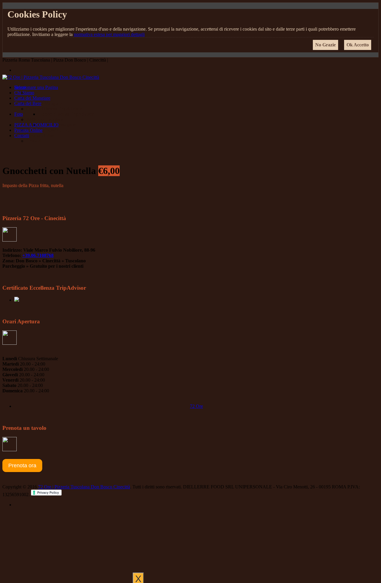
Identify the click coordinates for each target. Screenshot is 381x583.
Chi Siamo (24, 92)
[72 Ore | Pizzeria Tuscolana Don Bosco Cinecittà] (50, 77)
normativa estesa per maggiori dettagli (109, 34)
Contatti (21, 135)
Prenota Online (28, 130)
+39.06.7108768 (38, 255)
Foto (18, 114)
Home (20, 87)
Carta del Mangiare (32, 98)
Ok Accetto (357, 44)
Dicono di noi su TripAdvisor (54, 108)
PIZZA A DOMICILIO (36, 124)
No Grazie (325, 44)
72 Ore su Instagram (45, 119)
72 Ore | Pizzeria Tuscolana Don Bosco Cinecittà (84, 486)
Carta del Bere (27, 103)
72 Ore (196, 406)
